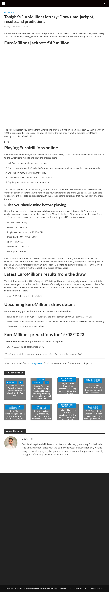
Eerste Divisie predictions (67, 380)
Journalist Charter (48, 588)
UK (21, 382)
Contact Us (65, 588)
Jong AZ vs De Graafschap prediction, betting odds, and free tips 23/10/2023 (67, 389)
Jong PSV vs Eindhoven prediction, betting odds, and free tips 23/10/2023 (15, 415)
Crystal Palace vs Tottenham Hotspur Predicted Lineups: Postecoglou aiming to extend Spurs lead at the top (41, 392)
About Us (31, 588)
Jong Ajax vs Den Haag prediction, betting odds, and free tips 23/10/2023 (41, 415)
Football (11, 382)
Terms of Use (96, 588)
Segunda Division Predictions (93, 381)
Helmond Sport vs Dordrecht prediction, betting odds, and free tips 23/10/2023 (67, 415)
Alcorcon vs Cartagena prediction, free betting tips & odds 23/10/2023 (94, 389)
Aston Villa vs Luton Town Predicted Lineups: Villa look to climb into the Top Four (15, 390)
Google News (37, 363)
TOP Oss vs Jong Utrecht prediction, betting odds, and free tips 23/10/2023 (93, 415)
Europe (41, 379)
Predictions (10, 12)
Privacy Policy (80, 588)
